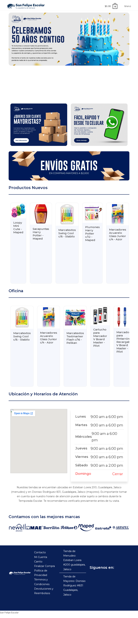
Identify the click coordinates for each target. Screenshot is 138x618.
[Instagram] (101, 576)
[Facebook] (93, 576)
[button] (14, 83)
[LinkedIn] (125, 576)
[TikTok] (109, 576)
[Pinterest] (117, 576)
